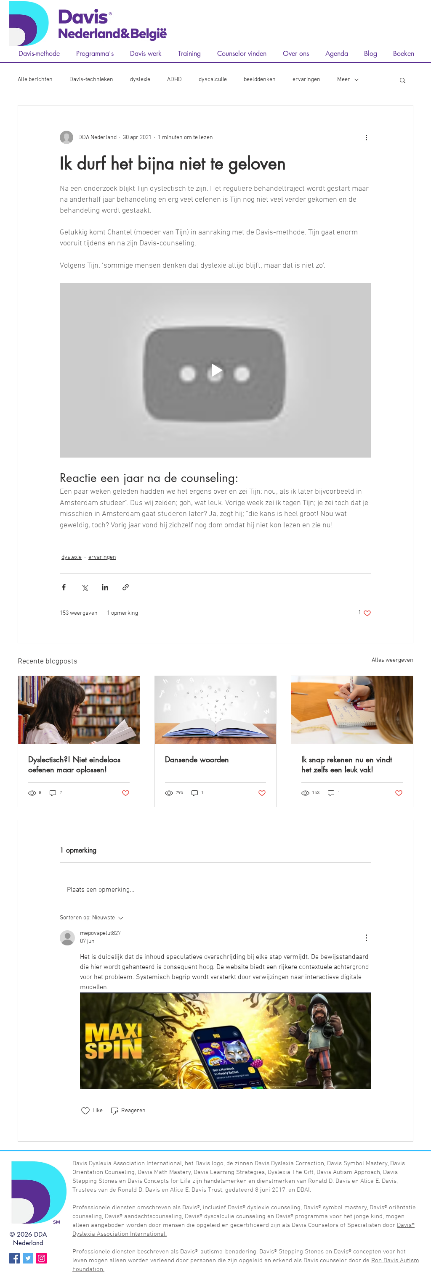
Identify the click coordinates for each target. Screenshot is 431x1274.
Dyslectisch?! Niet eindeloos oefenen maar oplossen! (74, 764)
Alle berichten (35, 79)
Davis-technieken (91, 79)
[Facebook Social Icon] (14, 1258)
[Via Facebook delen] (64, 587)
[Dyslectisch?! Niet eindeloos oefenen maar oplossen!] (79, 710)
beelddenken (260, 79)
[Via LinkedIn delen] (105, 587)
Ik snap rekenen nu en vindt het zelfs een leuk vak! (346, 764)
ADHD (174, 79)
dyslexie (140, 79)
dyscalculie (213, 79)
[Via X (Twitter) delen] (84, 587)
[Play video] (215, 370)
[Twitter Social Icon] (28, 1258)
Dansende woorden (197, 759)
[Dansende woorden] (216, 710)
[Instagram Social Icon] (41, 1258)
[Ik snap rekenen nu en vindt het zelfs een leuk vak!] (352, 710)
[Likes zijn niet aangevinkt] (85, 1111)
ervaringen (306, 79)
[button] (403, 79)
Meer (343, 79)
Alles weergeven (392, 660)
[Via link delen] (126, 587)
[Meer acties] (366, 137)
